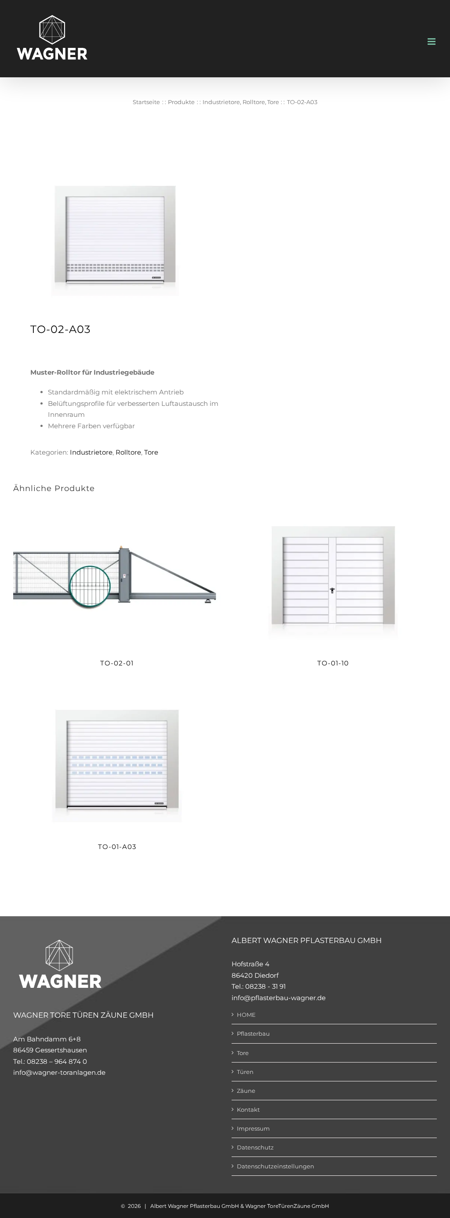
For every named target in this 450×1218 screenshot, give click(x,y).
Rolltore (128, 452)
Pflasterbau (253, 1033)
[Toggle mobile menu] (432, 41)
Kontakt (248, 1109)
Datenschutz (255, 1147)
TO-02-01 (117, 663)
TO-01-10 (333, 663)
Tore (151, 452)
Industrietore (91, 452)
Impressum (253, 1128)
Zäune (246, 1090)
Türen (245, 1071)
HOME (246, 1014)
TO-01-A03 (117, 846)
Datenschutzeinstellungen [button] (275, 1166)
